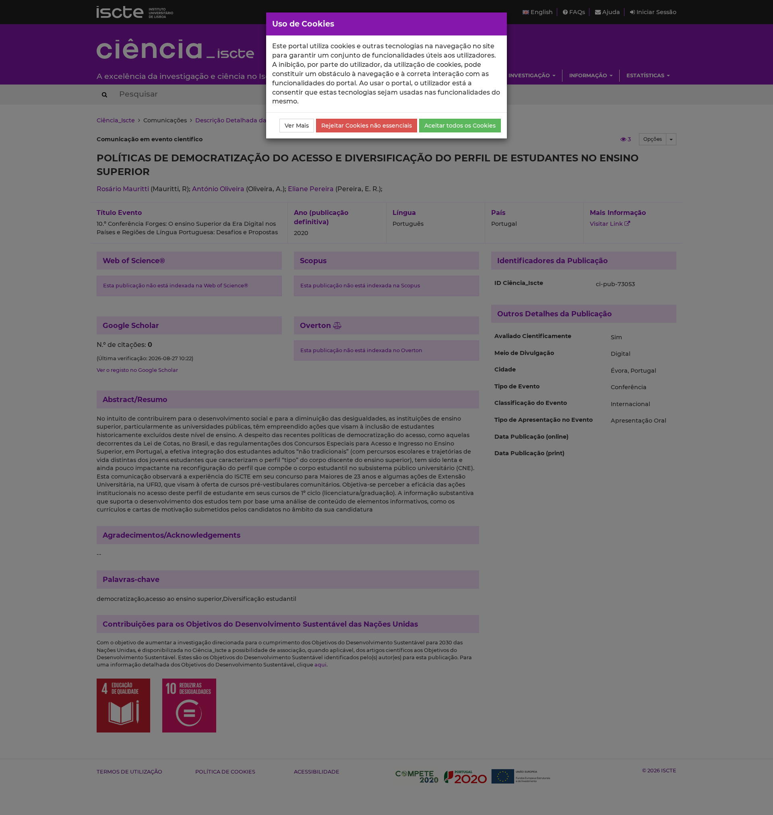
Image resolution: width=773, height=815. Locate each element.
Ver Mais (297, 125)
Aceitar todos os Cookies (460, 125)
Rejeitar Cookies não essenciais (366, 125)
